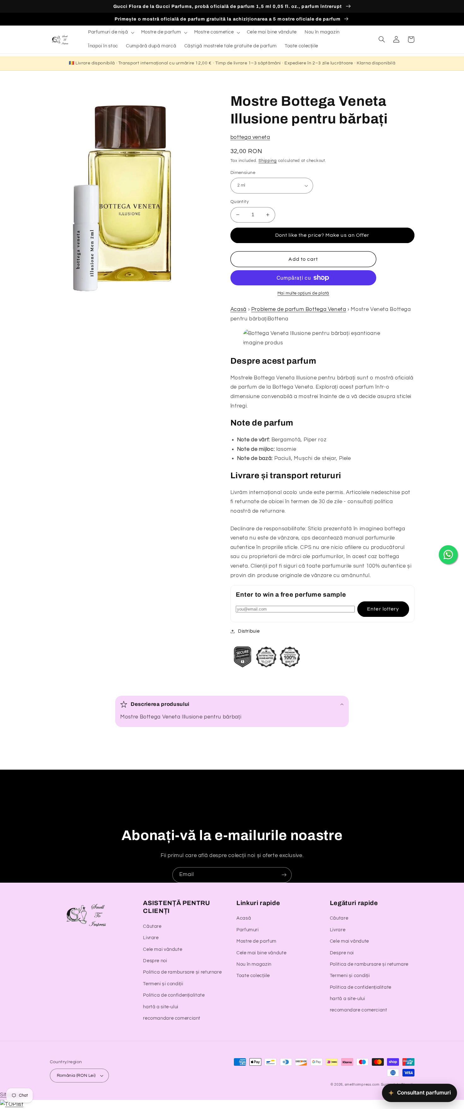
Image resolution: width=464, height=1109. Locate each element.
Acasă (238, 309)
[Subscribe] (284, 875)
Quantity (239, 202)
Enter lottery (383, 608)
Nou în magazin (253, 964)
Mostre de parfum (256, 941)
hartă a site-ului (160, 1007)
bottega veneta (250, 137)
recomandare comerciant (171, 1018)
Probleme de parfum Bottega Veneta (298, 309)
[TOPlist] (11, 1104)
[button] (110, 32)
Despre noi (155, 960)
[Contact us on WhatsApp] (448, 554)
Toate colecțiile (253, 975)
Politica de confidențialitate (174, 995)
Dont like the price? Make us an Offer (322, 235)
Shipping (268, 161)
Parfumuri (247, 929)
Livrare (150, 937)
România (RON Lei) (76, 1075)
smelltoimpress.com (362, 1084)
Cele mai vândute (162, 949)
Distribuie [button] (248, 631)
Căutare (152, 926)
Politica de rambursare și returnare (182, 972)
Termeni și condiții (163, 983)
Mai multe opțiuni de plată (303, 293)
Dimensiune (242, 172)
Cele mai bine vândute (261, 953)
